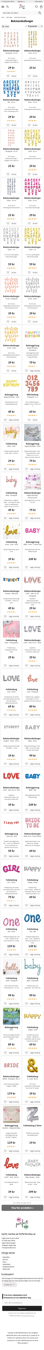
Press (4, 1262)
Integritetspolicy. (28, 1316)
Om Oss (5, 1260)
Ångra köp (6, 1269)
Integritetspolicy (8, 1267)
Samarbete (6, 1264)
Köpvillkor (6, 1257)
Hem (2, 17)
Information (38, 1)
